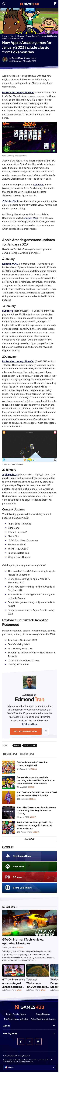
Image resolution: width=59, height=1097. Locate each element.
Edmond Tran (17, 58)
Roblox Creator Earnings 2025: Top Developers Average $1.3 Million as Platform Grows (34, 825)
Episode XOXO (10, 201)
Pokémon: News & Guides (16, 1019)
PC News (17, 877)
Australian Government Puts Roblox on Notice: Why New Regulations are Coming (36, 810)
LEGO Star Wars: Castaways (23, 540)
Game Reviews (43, 1014)
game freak (30, 745)
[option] (14, 977)
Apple (17, 745)
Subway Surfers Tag (18, 552)
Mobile (33, 769)
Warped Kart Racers (19, 557)
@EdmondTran (29, 724)
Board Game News (22, 887)
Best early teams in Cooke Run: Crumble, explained (32, 764)
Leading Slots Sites (18, 664)
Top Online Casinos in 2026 (22, 640)
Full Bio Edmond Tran (25, 731)
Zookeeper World (17, 544)
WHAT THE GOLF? (18, 548)
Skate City (13, 536)
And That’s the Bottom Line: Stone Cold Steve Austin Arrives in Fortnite (37, 794)
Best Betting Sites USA (20, 648)
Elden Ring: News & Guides (43, 1019)
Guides (20, 947)
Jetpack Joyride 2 (17, 532)
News (12, 36)
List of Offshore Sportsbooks (23, 660)
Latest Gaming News (16, 1014)
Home (4, 36)
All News (30, 839)
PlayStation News (22, 856)
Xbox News (18, 866)
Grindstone (13, 527)
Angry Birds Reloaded (19, 523)
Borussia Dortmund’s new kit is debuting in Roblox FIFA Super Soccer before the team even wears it (36, 780)
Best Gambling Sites (19, 644)
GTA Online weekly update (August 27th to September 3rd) (13, 983)
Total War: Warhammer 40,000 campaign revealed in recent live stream (37, 983)
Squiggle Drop (30, 218)
